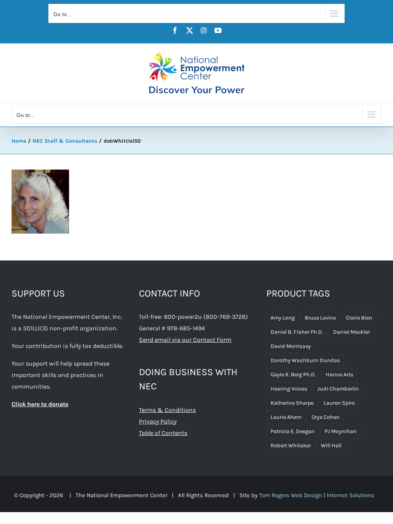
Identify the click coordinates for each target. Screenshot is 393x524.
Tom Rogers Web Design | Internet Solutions (316, 495)
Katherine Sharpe (292, 403)
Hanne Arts (339, 374)
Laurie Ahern (286, 417)
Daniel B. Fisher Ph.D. (297, 332)
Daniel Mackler (351, 332)
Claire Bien (359, 318)
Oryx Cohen (326, 417)
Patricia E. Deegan (293, 431)
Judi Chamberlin (338, 389)
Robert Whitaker (291, 445)
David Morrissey (291, 346)
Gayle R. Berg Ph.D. (293, 374)
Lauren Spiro (339, 403)
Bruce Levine (320, 318)
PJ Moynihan (341, 431)
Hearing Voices (289, 389)
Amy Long (283, 318)
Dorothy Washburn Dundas (305, 360)
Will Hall (331, 445)
